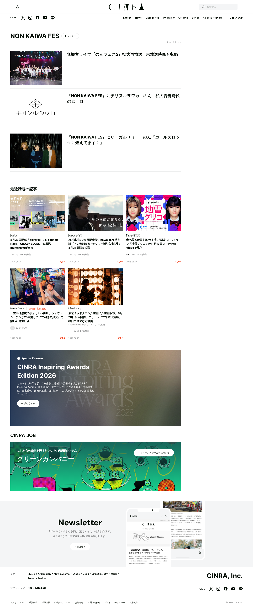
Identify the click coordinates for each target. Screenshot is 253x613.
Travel (31, 578)
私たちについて (17, 602)
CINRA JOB (236, 17)
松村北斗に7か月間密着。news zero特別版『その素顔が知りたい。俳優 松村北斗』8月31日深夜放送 (94, 243)
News (138, 17)
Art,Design (44, 574)
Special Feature (213, 17)
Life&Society (100, 574)
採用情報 (46, 602)
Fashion (42, 578)
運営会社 (33, 602)
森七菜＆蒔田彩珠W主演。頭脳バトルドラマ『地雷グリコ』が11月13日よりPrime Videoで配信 (152, 243)
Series (195, 17)
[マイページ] (17, 7)
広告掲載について (62, 602)
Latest (127, 17)
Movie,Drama (62, 574)
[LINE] (53, 18)
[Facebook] (37, 18)
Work (113, 574)
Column (183, 17)
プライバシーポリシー (114, 602)
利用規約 (133, 602)
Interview (169, 17)
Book (86, 574)
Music (31, 574)
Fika (30, 588)
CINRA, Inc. (225, 576)
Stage (76, 574)
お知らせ (79, 602)
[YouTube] (45, 17)
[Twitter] (23, 18)
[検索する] (203, 7)
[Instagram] (30, 18)
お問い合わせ (94, 602)
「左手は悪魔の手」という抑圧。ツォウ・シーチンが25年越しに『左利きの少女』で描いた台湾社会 (36, 317)
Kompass (40, 588)
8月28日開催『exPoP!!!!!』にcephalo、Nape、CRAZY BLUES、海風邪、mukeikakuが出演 (35, 243)
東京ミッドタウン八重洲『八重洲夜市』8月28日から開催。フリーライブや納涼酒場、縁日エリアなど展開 (95, 317)
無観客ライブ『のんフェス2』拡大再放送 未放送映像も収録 (122, 54)
